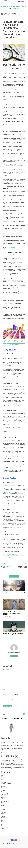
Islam (2, 806)
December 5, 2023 (6, 637)
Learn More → (14, 655)
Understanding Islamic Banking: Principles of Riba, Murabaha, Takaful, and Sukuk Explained (14, 613)
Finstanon (22, 555)
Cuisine (2, 791)
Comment (5, 671)
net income (9, 417)
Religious (3, 819)
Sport (2, 821)
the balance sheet (8, 500)
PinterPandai (19, 554)
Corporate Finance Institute (14, 555)
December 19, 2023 (7, 616)
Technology (3, 823)
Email (4, 694)
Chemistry (3, 786)
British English (4, 782)
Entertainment (4, 797)
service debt (16, 444)
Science (2, 820)
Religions (3, 817)
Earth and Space (4, 794)
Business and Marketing (6, 783)
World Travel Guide (5, 827)
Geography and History (6, 801)
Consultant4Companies (11, 554)
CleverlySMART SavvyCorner (14, 6)
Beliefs (2, 776)
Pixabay (14, 557)
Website (16, 694)
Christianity (3, 790)
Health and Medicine (5, 804)
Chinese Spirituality (5, 787)
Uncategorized (4, 825)
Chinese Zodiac (4, 789)
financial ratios (20, 493)
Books (2, 780)
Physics (2, 813)
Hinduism (3, 805)
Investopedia (5, 555)
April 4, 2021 (14, 40)
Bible (2, 778)
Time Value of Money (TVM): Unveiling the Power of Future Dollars (13, 634)
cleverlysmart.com (6, 40)
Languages (3, 809)
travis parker (3, 757)
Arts (2, 775)
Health (2, 802)
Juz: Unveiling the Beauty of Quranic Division (17, 757)
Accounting (19, 40)
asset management (8, 493)
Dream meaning (4, 793)
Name (4, 689)
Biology (2, 779)
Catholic (2, 784)
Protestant (3, 816)
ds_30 (9, 557)
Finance (2, 799)
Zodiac (2, 828)
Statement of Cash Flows (17, 452)
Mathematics (3, 812)
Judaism (2, 808)
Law (2, 810)
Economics (3, 795)
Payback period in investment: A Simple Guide (14, 592)
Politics (2, 814)
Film (2, 798)
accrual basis (18, 542)
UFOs (2, 824)
